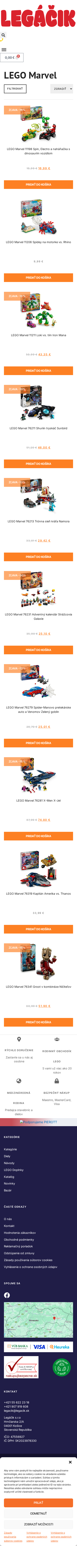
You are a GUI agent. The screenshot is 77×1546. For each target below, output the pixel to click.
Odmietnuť (38, 1513)
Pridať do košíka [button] (38, 184)
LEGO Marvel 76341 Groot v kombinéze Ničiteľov (38, 986)
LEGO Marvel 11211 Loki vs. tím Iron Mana (38, 335)
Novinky (9, 1183)
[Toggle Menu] (4, 49)
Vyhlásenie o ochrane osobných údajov (36, 1536)
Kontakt (9, 1225)
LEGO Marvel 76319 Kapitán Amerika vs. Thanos (38, 893)
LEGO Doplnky (13, 1170)
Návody (9, 1163)
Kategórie (10, 1149)
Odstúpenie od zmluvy (19, 1253)
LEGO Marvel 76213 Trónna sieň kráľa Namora (38, 521)
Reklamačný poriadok (18, 1246)
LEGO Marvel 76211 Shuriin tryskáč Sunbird (38, 428)
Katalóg (9, 1176)
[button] (70, 1462)
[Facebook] (7, 1295)
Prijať (38, 1503)
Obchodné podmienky (19, 1239)
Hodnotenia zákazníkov (20, 1232)
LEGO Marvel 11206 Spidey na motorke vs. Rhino (38, 242)
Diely (7, 1156)
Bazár (7, 1190)
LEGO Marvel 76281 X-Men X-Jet (38, 800)
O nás (8, 1219)
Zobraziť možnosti (38, 1524)
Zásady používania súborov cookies (13, 1536)
